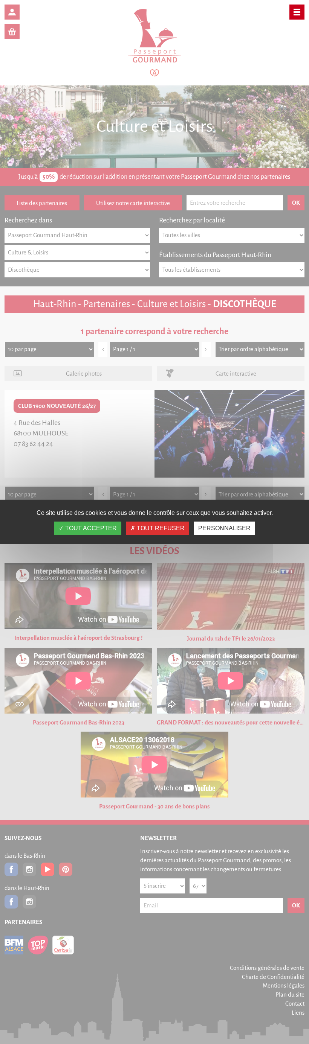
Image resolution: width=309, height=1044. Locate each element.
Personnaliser (224, 528)
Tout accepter (90, 528)
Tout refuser (160, 528)
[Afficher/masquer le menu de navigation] (296, 12)
